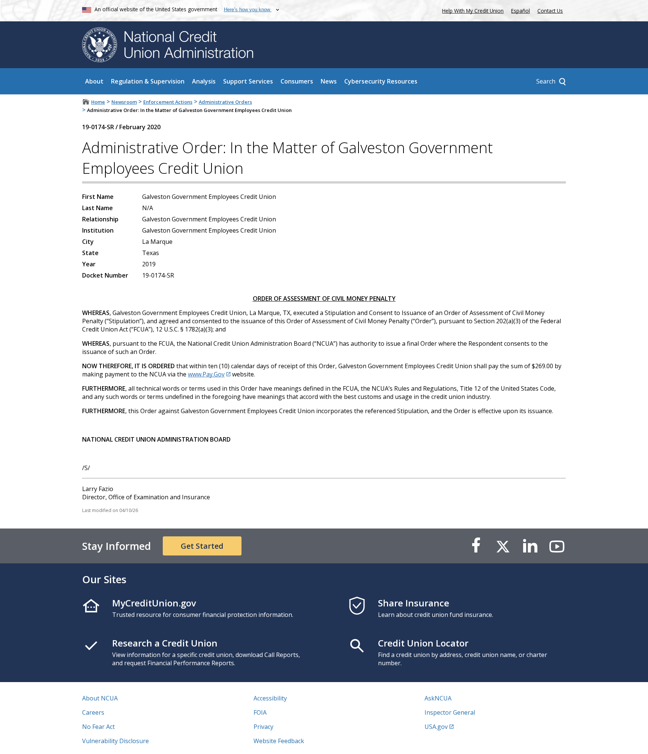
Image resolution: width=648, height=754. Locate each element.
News (329, 81)
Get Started (202, 546)
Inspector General (449, 712)
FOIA (260, 712)
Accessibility (270, 698)
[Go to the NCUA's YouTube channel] (557, 546)
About (94, 81)
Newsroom (124, 102)
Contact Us (550, 10)
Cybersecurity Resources (380, 81)
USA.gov (436, 727)
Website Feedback (279, 741)
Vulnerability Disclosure (115, 741)
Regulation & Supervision (147, 81)
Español (520, 10)
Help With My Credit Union (471, 10)
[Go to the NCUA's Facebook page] (476, 546)
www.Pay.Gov (206, 374)
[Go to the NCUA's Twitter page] (503, 546)
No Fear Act (98, 727)
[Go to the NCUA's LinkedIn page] (530, 546)
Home (98, 102)
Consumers (296, 81)
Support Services (248, 81)
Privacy (263, 727)
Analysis (204, 81)
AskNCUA (438, 698)
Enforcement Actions (167, 102)
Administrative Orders (225, 102)
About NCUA (100, 698)
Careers (93, 712)
